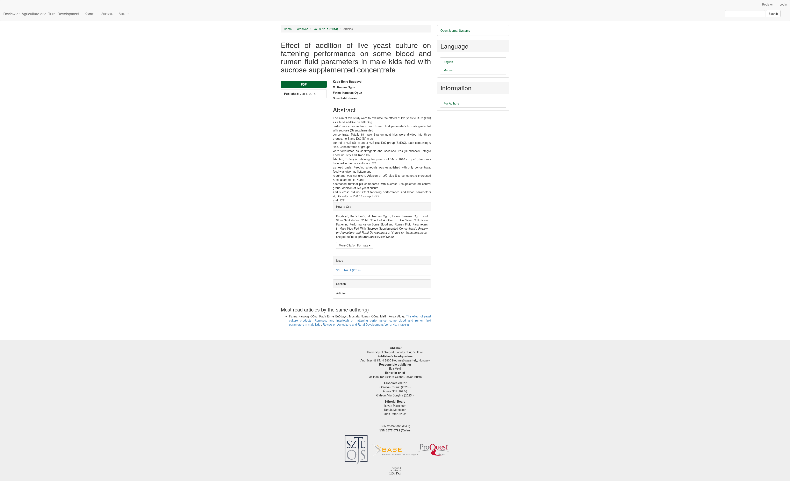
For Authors (451, 103)
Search (773, 14)
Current (90, 14)
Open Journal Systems (455, 30)
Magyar (448, 70)
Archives (107, 14)
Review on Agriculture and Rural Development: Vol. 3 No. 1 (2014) (366, 324)
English (448, 62)
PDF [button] (304, 84)
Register (767, 4)
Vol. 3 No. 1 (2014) (326, 29)
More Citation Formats (354, 245)
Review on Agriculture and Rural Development (41, 13)
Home (288, 29)
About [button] (123, 14)
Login (783, 4)
